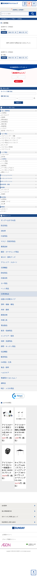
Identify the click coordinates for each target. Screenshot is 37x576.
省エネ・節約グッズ (8, 257)
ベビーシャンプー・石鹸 (8, 136)
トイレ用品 (4, 161)
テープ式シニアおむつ (7, 167)
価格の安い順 (12, 32)
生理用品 (3, 199)
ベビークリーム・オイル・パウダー (11, 138)
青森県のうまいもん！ (9, 378)
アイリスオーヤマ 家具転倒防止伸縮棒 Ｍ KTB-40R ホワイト (20, 430)
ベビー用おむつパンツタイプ (9, 142)
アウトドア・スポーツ (9, 262)
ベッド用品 (4, 163)
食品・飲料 (5, 367)
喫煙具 (3, 207)
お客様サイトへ (7, 534)
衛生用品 (3, 197)
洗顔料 (3, 117)
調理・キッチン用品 (8, 346)
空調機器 (4, 268)
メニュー (34, 5)
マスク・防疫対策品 (8, 241)
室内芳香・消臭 (5, 184)
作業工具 (4, 320)
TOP (33, 573)
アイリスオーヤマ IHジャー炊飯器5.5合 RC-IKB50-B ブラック (7, 468)
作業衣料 (4, 278)
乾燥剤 (3, 194)
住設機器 (4, 352)
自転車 (3, 231)
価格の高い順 (23, 32)
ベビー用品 (4, 133)
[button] (18, 396)
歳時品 (3, 383)
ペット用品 (5, 288)
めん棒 (3, 203)
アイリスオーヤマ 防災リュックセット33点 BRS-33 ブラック (7, 430)
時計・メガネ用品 (7, 388)
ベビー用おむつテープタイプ (9, 140)
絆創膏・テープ (5, 201)
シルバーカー (5, 154)
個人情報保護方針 (7, 511)
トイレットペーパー (6, 178)
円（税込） (7, 439)
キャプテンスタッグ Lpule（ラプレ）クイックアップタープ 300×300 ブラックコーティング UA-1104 (20, 471)
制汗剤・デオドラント (7, 130)
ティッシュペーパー (6, 175)
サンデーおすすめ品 (8, 220)
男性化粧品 (4, 119)
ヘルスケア (5, 373)
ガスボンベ (4, 209)
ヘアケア (3, 128)
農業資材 (4, 247)
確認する (18, 81)
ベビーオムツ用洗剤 (7, 147)
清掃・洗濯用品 (6, 341)
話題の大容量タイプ (8, 299)
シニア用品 (12, 18)
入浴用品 (19, 18)
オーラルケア (5, 115)
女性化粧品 (4, 121)
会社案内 (4, 505)
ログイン (24, 5)
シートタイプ (5, 192)
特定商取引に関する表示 (9, 522)
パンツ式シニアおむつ (7, 170)
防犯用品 (4, 273)
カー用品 (4, 283)
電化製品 (4, 325)
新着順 (4, 32)
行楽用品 (4, 236)
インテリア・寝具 (7, 336)
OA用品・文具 (6, 362)
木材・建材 (5, 310)
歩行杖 (3, 156)
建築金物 (4, 315)
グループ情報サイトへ (9, 539)
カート (29, 5)
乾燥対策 (3, 126)
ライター (3, 211)
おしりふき (4, 144)
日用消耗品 (4, 18)
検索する (18, 102)
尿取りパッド (5, 172)
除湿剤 (3, 187)
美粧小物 (3, 124)
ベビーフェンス (5, 149)
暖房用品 (4, 357)
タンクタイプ (5, 189)
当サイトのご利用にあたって (10, 516)
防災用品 (4, 225)
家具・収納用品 (6, 331)
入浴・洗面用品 (5, 110)
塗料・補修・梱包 (7, 304)
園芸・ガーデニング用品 (10, 252)
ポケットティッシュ (6, 181)
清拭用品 (3, 165)
